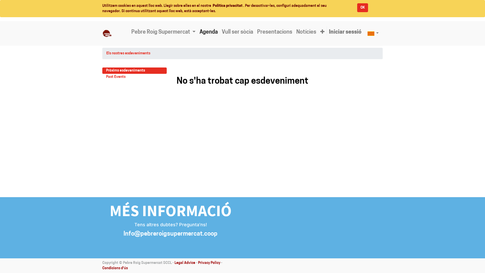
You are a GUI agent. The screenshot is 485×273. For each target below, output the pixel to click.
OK (362, 8)
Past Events (116, 77)
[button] (322, 32)
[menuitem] (209, 32)
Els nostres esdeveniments (128, 53)
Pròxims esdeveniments (125, 71)
